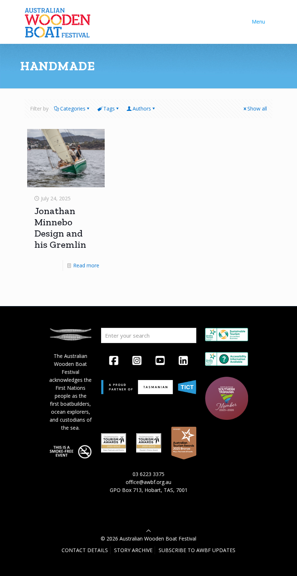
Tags (109, 108)
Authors (142, 108)
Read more (86, 265)
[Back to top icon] (148, 530)
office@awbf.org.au (148, 482)
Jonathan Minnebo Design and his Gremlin (60, 227)
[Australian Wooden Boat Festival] (58, 21)
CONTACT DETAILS (85, 550)
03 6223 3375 (148, 474)
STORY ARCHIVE (133, 550)
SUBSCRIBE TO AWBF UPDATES (197, 550)
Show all (257, 108)
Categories (72, 108)
